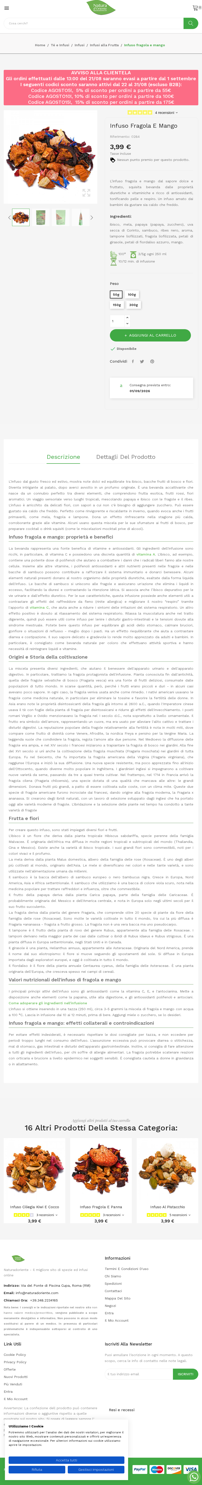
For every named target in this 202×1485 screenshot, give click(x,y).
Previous (2, 157)
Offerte (10, 1369)
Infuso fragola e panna (101, 1207)
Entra (109, 1313)
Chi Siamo (113, 1276)
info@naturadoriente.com (37, 1293)
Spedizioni (113, 1283)
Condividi (133, 361)
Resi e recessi (122, 1410)
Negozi (110, 1306)
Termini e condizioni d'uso (127, 1269)
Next (98, 157)
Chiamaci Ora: (16, 1300)
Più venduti (13, 1384)
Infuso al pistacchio (167, 1207)
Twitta (142, 361)
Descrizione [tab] (63, 457)
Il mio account (117, 1320)
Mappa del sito (118, 1298)
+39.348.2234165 (44, 1300)
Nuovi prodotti (16, 1377)
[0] (195, 7)
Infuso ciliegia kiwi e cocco (34, 1207)
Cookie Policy (15, 1355)
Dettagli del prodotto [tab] (125, 457)
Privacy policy (15, 1362)
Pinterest (153, 361)
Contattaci (113, 1291)
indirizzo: (12, 1285)
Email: (9, 1293)
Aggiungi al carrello (152, 335)
